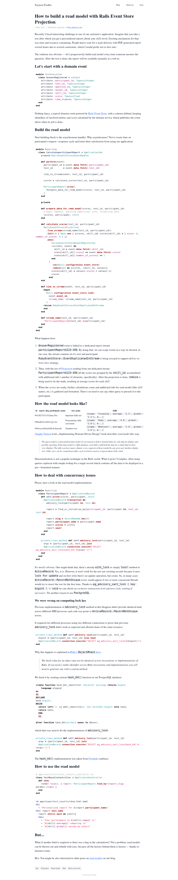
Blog (118, 5)
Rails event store (74, 868)
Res (37, 868)
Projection (66, 368)
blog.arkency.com (74, 27)
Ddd (64, 868)
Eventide (93, 758)
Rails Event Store (97, 113)
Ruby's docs (85, 652)
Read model (55, 868)
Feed (141, 5)
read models (95, 858)
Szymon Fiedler (43, 5)
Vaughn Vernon (43, 434)
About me (129, 5)
